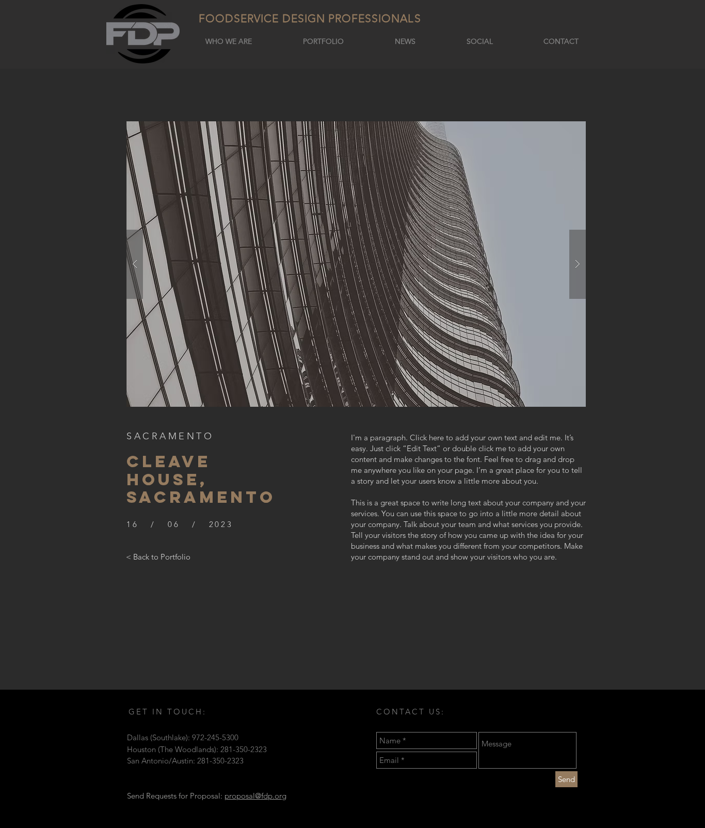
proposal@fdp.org (255, 796)
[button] (356, 264)
